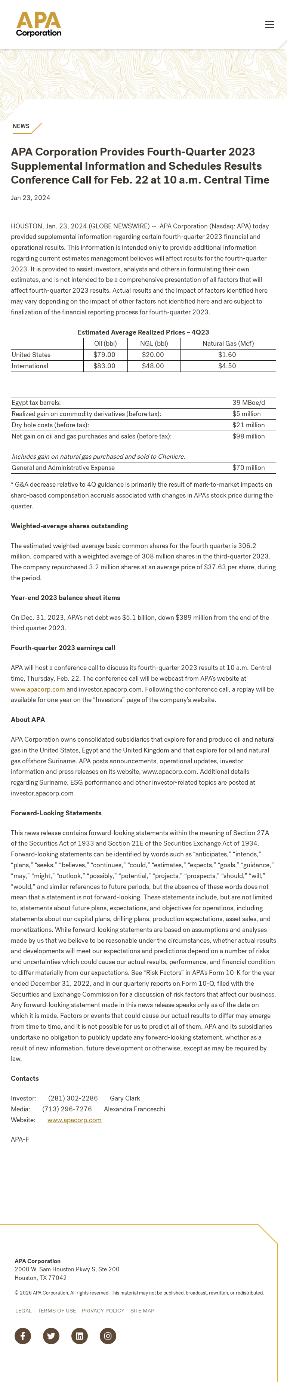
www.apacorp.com (74, 1119)
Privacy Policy (103, 1310)
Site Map (142, 1310)
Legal (23, 1310)
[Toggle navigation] (269, 24)
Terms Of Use (57, 1310)
